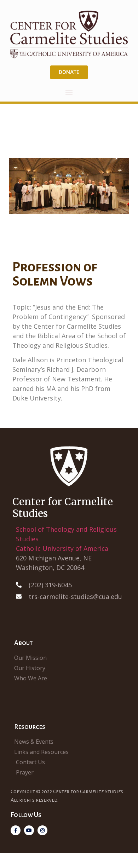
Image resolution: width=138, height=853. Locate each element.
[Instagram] (42, 830)
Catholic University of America (62, 548)
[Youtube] (29, 830)
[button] (69, 92)
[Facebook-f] (16, 830)
